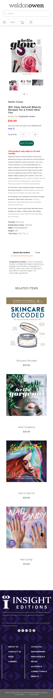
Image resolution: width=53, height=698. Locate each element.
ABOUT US (13, 647)
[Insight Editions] (26, 5)
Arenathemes (28, 692)
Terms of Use (33, 694)
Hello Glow (15, 101)
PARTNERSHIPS (38, 652)
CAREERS (12, 661)
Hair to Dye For (26, 493)
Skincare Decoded (26, 360)
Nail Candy (26, 559)
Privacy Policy (20, 694)
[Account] (30, 22)
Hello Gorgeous (26, 427)
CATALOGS (36, 647)
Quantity (12, 134)
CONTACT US (14, 652)
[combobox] (26, 14)
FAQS (11, 657)
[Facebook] (19, 630)
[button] (24, 94)
